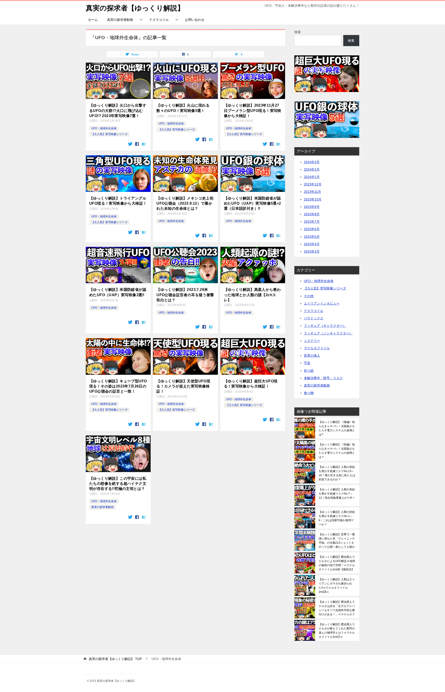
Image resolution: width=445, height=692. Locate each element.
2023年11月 (312, 192)
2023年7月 (312, 221)
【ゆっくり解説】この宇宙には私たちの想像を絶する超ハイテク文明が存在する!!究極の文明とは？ (117, 483)
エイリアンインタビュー (322, 303)
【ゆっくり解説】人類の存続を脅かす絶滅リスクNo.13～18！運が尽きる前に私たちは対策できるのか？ (337, 473)
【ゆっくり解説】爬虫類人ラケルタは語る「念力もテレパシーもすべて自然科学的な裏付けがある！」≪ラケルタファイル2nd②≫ (337, 608)
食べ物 (309, 393)
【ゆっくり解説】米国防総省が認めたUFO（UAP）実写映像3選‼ (117, 292)
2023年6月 (312, 229)
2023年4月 (312, 244)
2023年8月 (312, 214)
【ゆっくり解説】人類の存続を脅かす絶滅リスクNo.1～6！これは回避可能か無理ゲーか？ (337, 518)
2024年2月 (312, 169)
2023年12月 (312, 184)
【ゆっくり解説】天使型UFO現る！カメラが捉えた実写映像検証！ (183, 386)
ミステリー (312, 341)
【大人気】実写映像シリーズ (109, 134)
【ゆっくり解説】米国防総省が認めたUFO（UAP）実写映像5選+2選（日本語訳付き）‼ (252, 203)
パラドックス (313, 318)
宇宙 (307, 363)
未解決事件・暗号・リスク (323, 378)
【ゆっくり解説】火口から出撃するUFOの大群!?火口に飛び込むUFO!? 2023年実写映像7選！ (117, 110)
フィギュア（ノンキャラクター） (328, 333)
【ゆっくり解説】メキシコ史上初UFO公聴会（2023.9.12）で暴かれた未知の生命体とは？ (184, 203)
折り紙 (309, 370)
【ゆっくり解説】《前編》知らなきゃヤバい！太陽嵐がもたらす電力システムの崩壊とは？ (337, 451)
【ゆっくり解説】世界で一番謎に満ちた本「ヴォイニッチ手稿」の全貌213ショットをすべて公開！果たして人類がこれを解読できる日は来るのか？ (337, 541)
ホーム (93, 20)
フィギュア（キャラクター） (325, 325)
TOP (115, 659)
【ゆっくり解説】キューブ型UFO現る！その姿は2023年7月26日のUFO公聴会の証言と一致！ (118, 386)
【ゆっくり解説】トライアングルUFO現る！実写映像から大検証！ (118, 200)
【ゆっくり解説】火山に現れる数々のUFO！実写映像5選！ (183, 107)
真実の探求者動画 (120, 20)
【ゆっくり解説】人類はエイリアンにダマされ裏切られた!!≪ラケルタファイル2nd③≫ (337, 586)
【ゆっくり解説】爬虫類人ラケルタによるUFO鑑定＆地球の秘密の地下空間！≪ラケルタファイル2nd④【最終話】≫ (337, 563)
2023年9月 (312, 207)
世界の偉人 (312, 355)
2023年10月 (312, 199)
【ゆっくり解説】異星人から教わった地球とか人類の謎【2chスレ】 (252, 295)
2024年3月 (312, 162)
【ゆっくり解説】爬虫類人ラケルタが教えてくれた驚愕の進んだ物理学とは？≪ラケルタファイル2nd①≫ (337, 630)
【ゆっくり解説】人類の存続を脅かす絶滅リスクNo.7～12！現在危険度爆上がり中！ (337, 493)
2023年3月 (312, 251)
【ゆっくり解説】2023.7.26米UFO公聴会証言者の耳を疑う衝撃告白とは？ (185, 295)
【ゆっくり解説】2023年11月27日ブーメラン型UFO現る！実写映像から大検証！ (252, 110)
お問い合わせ (194, 20)
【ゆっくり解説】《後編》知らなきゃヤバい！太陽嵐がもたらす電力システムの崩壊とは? (337, 428)
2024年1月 (312, 177)
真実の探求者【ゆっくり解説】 (135, 8)
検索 (297, 32)
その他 (309, 296)
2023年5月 (312, 236)
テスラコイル (159, 20)
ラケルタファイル (317, 348)
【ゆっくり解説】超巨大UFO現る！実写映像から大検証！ (251, 383)
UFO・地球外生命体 (104, 128)
